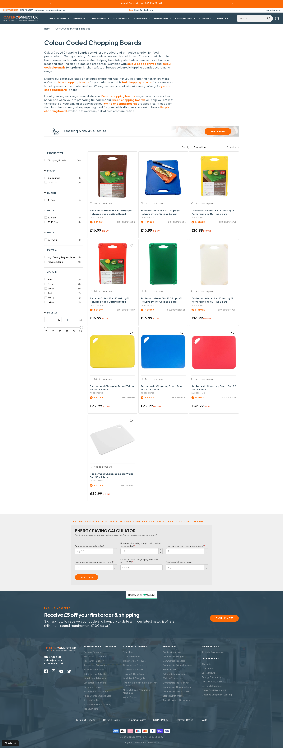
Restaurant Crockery (95, 656)
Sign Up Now (224, 618)
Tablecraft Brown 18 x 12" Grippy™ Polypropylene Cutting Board (111, 212)
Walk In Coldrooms (173, 678)
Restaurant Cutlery (94, 660)
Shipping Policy (136, 719)
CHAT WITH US (10, 10)
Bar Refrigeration (172, 652)
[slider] (46, 327)
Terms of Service (86, 719)
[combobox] (254, 18)
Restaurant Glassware (95, 665)
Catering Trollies (92, 687)
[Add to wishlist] (131, 245)
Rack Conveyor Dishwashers (178, 700)
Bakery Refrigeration (174, 674)
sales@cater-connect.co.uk (49, 10)
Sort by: (186, 147)
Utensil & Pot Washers (174, 695)
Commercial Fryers (133, 669)
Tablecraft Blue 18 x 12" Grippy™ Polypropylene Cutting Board (161, 212)
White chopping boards (120, 103)
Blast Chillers (169, 669)
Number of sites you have (179, 562)
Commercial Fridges (173, 656)
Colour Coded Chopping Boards (72, 28)
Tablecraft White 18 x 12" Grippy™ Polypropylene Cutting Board (212, 300)
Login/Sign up (273, 10)
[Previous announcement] (50, 3)
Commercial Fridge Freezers (177, 665)
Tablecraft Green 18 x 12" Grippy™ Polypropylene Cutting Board (162, 300)
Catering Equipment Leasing (217, 694)
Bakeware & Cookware (96, 691)
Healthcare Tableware (95, 678)
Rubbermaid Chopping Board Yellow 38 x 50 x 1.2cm (112, 388)
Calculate (86, 577)
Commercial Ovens (133, 665)
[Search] (269, 18)
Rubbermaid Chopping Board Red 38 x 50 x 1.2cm (213, 388)
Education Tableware (95, 682)
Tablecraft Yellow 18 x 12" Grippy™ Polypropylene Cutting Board (212, 212)
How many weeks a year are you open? (94, 562)
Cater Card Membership (214, 690)
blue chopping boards (73, 82)
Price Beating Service (213, 681)
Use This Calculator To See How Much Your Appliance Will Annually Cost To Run (137, 521)
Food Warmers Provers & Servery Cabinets (140, 684)
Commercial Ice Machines (176, 682)
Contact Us (208, 668)
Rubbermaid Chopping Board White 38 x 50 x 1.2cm (111, 475)
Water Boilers (130, 697)
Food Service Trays (94, 669)
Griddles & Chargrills (134, 678)
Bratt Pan (128, 652)
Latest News (208, 672)
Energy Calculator (211, 677)
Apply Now (217, 131)
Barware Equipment (94, 652)
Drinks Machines (131, 656)
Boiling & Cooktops (133, 674)
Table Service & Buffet (95, 674)
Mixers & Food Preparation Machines (137, 691)
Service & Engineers (212, 686)
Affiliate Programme (213, 652)
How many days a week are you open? (185, 546)
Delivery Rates (184, 719)
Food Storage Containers (97, 695)
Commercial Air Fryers (135, 660)
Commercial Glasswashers (177, 687)
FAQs (204, 719)
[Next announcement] (232, 3)
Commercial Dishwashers (176, 691)
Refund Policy (111, 719)
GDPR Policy (160, 719)
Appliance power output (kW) (90, 546)
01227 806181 (26, 10)
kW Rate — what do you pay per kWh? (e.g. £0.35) (139, 560)
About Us (207, 664)
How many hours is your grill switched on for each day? (140, 544)
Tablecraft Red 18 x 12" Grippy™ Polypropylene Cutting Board (109, 300)
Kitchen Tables (91, 700)
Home (47, 28)
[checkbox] (64, 160)
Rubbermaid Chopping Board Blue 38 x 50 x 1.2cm (161, 388)
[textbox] (54, 319)
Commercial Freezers (174, 660)
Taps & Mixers (91, 708)
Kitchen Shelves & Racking (97, 704)
